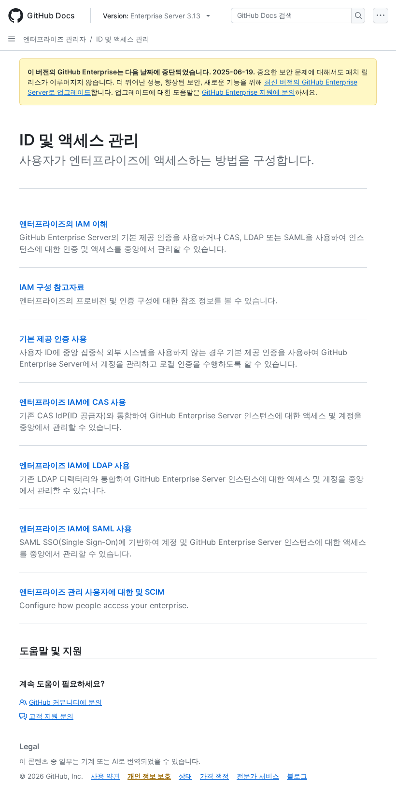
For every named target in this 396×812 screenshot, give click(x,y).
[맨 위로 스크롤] (374, 790)
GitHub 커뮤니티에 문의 (65, 702)
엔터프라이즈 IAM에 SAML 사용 (75, 528)
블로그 (297, 776)
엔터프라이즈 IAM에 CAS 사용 (72, 402)
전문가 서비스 (258, 776)
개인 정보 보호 (149, 776)
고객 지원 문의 (51, 716)
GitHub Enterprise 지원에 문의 (248, 92)
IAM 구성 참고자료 (52, 287)
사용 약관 (105, 776)
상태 (185, 776)
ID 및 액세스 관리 (122, 39)
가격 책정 (214, 776)
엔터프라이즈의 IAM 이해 (63, 223)
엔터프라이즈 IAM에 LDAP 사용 (74, 465)
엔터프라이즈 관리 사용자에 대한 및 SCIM (92, 592)
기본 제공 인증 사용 (53, 338)
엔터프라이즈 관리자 (54, 39)
